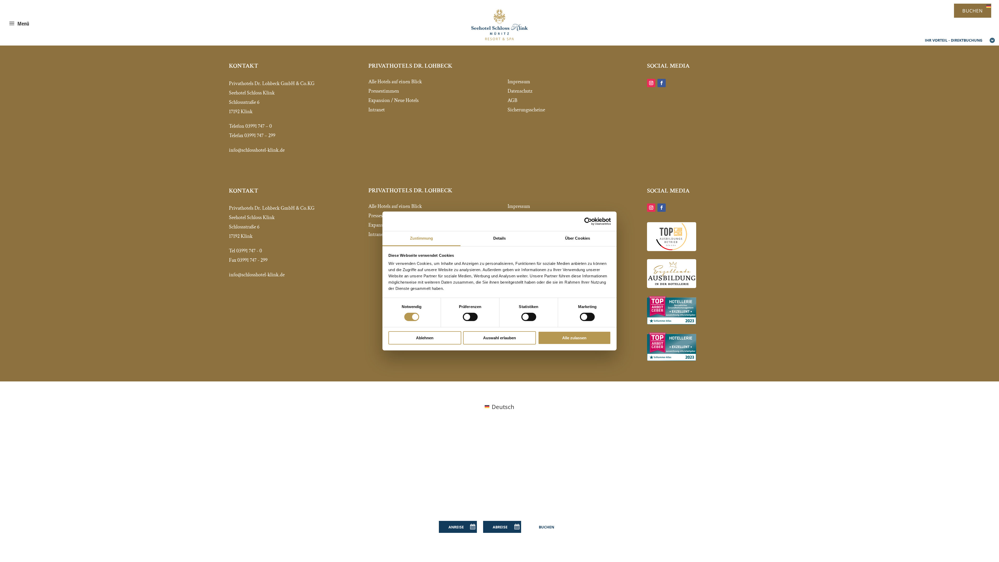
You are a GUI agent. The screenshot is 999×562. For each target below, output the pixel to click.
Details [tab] (499, 238)
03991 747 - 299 (252, 260)
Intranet (376, 109)
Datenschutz (520, 91)
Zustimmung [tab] (421, 238)
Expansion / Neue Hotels (393, 100)
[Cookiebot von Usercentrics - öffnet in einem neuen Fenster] (588, 221)
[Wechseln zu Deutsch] (989, 5)
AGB (512, 100)
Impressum (519, 81)
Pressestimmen (383, 91)
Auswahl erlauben (499, 338)
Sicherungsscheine (526, 109)
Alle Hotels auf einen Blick (395, 81)
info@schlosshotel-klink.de (257, 274)
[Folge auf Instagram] (651, 83)
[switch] (470, 317)
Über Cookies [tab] (577, 238)
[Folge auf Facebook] (661, 83)
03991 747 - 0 (249, 250)
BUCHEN (972, 11)
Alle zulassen (574, 338)
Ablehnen (424, 338)
